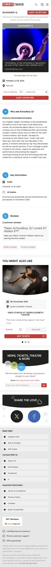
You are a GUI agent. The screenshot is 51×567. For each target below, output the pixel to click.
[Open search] (42, 4)
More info (36, 329)
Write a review (10, 247)
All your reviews (28, 247)
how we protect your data (28, 380)
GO (44, 385)
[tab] (22, 342)
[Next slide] (44, 278)
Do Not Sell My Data (28, 563)
